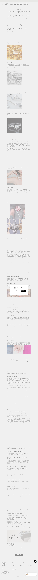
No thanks (19, 292)
